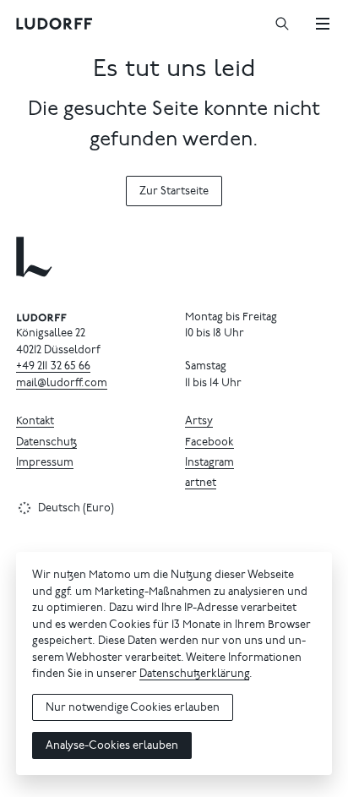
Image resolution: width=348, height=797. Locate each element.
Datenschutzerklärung (194, 674)
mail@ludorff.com (61, 384)
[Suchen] (282, 23)
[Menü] (322, 23)
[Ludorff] (55, 23)
